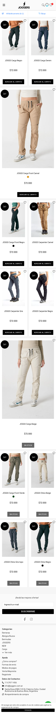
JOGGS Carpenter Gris (13, 311)
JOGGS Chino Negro (42, 562)
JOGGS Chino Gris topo (13, 562)
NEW (4, 646)
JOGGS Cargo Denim (42, 60)
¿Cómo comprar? (9, 661)
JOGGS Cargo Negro (13, 60)
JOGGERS (6, 643)
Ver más (8, 653)
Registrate (6, 674)
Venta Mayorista (9, 671)
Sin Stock (28, 445)
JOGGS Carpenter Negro (42, 311)
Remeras (6, 633)
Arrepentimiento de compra (17, 694)
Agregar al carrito (13, 82)
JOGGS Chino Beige (42, 493)
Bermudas (6, 639)
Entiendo (28, 710)
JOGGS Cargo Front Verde (13, 493)
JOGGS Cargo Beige (28, 424)
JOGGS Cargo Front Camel (28, 173)
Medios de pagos (9, 668)
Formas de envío (9, 665)
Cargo (4, 649)
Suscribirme (28, 611)
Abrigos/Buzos (8, 636)
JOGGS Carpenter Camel (42, 242)
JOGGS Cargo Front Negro (13, 242)
